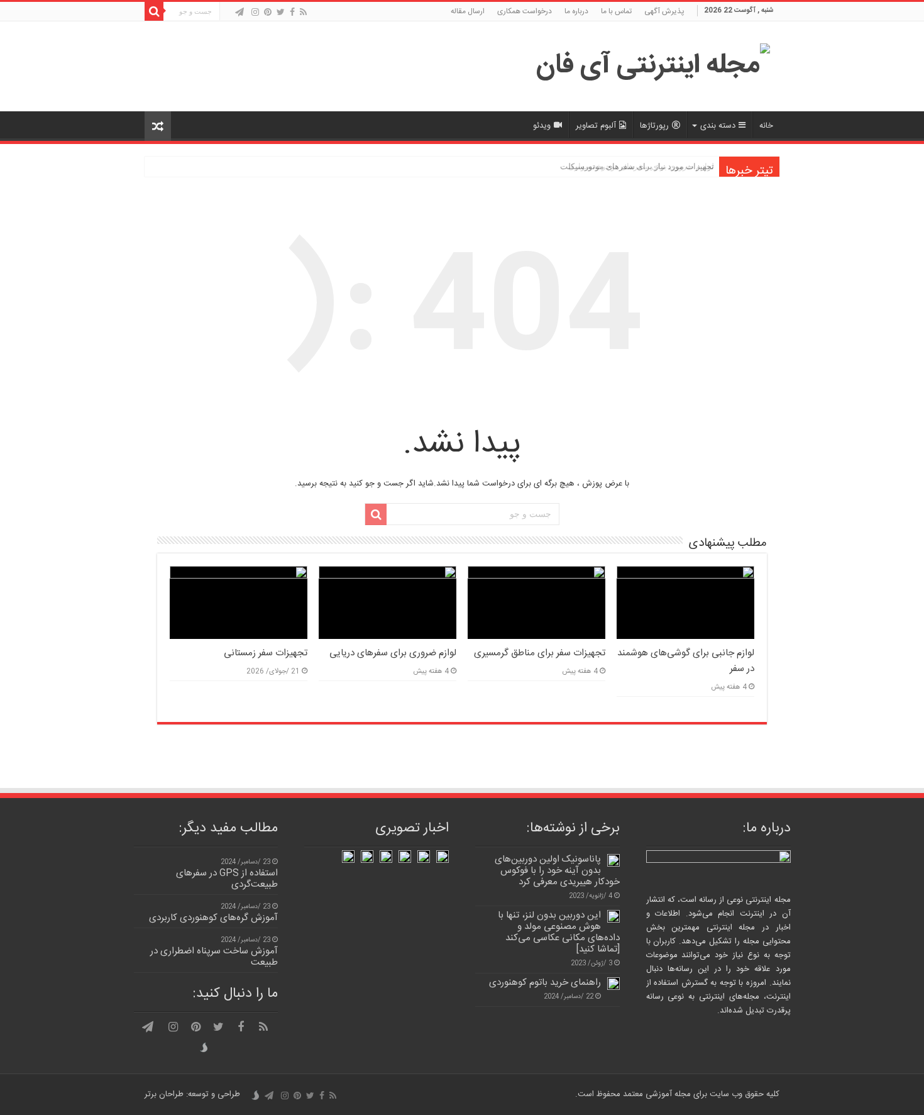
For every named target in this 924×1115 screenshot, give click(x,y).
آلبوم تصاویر (596, 126)
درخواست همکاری (524, 11)
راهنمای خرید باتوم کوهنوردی (545, 982)
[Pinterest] (268, 12)
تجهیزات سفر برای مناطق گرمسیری (539, 653)
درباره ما (576, 11)
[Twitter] (280, 12)
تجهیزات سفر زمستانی (265, 653)
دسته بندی (717, 126)
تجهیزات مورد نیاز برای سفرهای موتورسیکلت (637, 166)
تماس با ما (616, 11)
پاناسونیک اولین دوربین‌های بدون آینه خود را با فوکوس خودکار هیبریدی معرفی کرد (557, 871)
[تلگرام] (239, 12)
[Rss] (303, 12)
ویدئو (542, 126)
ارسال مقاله (468, 11)
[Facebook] (292, 12)
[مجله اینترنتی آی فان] (653, 67)
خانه (766, 126)
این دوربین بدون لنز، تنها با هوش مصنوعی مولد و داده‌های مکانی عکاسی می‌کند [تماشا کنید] (559, 932)
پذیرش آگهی (664, 11)
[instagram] (255, 12)
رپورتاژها (654, 126)
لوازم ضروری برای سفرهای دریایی (392, 653)
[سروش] (227, 13)
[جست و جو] (154, 11)
